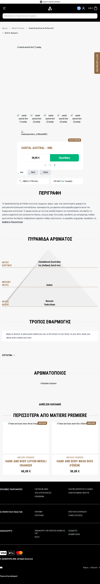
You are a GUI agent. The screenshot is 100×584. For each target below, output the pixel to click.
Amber (49, 285)
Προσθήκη (64, 157)
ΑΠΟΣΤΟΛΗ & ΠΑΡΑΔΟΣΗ (77, 512)
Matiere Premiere (18, 28)
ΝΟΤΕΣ (37, 537)
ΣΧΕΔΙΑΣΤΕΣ (72, 531)
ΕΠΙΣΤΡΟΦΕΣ (39, 515)
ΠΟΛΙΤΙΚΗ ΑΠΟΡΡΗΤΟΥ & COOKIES (80, 489)
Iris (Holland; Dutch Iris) (49, 265)
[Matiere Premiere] (34, 134)
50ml (33, 172)
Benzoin (49, 301)
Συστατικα (7, 355)
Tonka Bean (49, 304)
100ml (45, 172)
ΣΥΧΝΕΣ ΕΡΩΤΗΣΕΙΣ (75, 515)
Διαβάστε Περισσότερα (12, 222)
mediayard (13, 576)
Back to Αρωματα (11, 33)
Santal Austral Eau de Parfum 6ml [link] (41, 28)
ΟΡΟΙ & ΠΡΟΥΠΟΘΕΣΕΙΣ (43, 493)
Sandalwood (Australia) (49, 261)
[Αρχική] (50, 8)
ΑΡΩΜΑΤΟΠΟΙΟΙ (74, 534)
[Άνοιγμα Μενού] (21, 8)
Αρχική (4, 28)
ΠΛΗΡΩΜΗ (38, 512)
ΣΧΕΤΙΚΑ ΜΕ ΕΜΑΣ (41, 489)
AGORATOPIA (7, 559)
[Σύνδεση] (83, 8)
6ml (21, 172)
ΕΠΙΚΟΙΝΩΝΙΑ (39, 496)
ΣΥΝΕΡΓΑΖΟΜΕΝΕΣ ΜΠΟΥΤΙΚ (78, 493)
